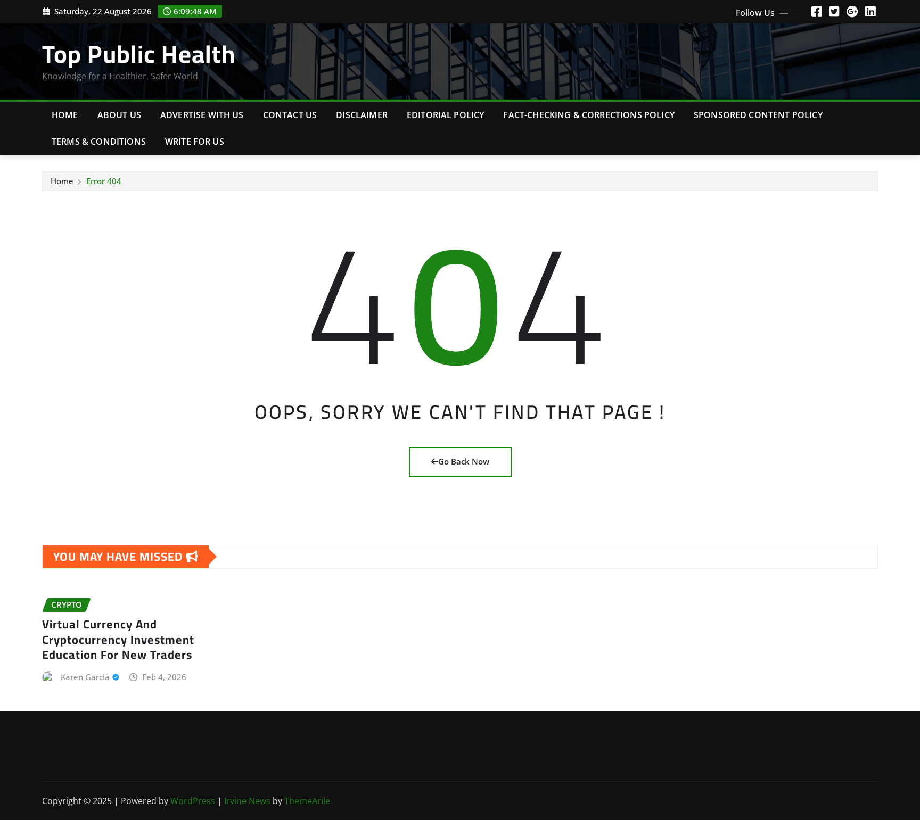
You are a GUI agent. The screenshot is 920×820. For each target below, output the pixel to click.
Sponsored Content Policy (758, 115)
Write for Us (194, 141)
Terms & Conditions (99, 141)
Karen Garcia (85, 677)
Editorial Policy (445, 115)
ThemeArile (307, 801)
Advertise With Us (202, 115)
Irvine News (247, 801)
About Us (119, 115)
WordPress (192, 801)
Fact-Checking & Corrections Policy (588, 115)
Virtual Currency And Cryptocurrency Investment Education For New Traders (118, 639)
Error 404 (103, 181)
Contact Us (290, 115)
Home (65, 115)
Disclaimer (362, 115)
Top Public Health (138, 54)
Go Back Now (463, 461)
